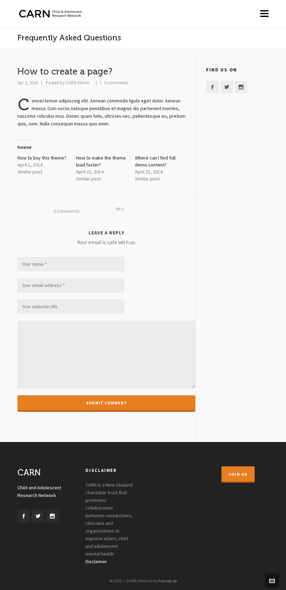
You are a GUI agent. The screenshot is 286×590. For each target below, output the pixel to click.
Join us (238, 474)
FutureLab (167, 581)
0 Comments (66, 211)
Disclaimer (96, 562)
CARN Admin (78, 82)
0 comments (116, 82)
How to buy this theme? (41, 158)
